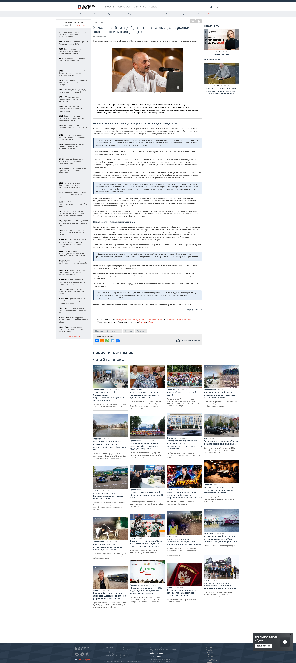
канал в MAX (158, 319)
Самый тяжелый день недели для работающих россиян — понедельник (73, 82)
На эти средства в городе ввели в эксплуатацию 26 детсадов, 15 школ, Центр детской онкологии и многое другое (110, 449)
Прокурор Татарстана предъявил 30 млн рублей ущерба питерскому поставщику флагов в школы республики (109, 600)
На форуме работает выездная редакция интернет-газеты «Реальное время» (109, 399)
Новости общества (73, 22)
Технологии (170, 14)
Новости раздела (73, 336)
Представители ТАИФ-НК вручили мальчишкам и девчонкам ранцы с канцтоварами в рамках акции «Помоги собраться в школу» (183, 399)
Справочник (140, 7)
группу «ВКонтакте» (141, 319)
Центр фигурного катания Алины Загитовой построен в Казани (73, 319)
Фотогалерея (123, 7)
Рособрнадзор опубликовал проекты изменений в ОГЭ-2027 (73, 263)
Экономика (98, 14)
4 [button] (226, 52)
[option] (221, 39)
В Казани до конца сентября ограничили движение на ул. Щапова (72, 194)
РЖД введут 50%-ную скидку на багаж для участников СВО (72, 91)
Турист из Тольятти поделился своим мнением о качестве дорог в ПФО (73, 223)
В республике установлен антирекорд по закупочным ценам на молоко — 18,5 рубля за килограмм (109, 551)
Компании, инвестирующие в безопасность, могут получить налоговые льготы (72, 253)
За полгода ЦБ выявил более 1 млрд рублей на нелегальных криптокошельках (73, 161)
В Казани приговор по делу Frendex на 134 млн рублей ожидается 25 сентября (72, 146)
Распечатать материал (191, 340)
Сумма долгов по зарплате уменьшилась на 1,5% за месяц (72, 291)
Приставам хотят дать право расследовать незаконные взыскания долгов (72, 34)
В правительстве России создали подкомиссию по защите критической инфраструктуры (72, 213)
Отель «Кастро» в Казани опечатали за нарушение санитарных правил (72, 282)
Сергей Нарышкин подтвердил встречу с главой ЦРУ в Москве (73, 204)
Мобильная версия (157, 653)
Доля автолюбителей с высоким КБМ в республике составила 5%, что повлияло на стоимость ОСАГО (221, 446)
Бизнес (158, 14)
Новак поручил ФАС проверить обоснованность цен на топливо (73, 127)
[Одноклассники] (199, 21)
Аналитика (84, 14)
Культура (128, 331)
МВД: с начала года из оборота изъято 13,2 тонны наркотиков (70, 99)
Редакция (209, 647)
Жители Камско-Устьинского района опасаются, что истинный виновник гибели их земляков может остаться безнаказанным (184, 547)
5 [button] (228, 85)
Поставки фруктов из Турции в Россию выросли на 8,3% (73, 43)
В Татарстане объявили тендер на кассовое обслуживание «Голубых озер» (73, 329)
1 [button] (216, 52)
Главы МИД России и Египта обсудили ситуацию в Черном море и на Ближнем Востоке (72, 243)
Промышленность (115, 14)
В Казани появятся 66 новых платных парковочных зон (72, 59)
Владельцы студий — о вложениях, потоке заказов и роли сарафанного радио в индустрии (221, 494)
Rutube (142, 322)
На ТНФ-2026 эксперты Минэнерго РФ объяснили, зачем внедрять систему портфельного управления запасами (146, 594)
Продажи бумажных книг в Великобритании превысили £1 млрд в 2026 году (73, 301)
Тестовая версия (156, 656)
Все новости (80, 25)
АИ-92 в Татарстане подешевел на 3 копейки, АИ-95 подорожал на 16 (71, 108)
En (218, 7)
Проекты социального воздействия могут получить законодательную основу (70, 51)
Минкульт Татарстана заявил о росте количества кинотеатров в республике (73, 170)
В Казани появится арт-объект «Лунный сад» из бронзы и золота (73, 310)
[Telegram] (112, 340)
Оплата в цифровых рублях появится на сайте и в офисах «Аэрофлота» (72, 272)
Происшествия (136, 389)
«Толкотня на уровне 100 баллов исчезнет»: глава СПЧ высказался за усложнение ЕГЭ (71, 185)
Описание (210, 657)
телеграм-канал (123, 319)
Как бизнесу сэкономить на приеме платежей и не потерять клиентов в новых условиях (184, 448)
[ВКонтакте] (193, 21)
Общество (212, 14)
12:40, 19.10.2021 (99, 36)
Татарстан (141, 331)
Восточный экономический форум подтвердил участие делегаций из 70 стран (72, 73)
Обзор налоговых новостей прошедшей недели (220, 542)
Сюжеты (153, 7)
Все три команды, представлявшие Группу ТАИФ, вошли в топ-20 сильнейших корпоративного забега (221, 590)
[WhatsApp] (107, 340)
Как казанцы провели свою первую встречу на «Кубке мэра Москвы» (146, 547)
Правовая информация (211, 653)
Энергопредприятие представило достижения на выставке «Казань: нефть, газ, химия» (146, 499)
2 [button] (220, 52)
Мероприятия (186, 14)
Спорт (200, 14)
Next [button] (237, 39)
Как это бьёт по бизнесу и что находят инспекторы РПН (182, 596)
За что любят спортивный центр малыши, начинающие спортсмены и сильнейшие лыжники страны (147, 450)
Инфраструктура (113, 331)
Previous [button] (206, 39)
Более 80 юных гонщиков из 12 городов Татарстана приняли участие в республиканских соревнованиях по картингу (109, 501)
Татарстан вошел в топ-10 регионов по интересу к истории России (72, 232)
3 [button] (223, 52)
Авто (147, 14)
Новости (109, 7)
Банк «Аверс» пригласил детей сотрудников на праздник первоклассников (72, 137)
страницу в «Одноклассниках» (180, 319)
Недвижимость (134, 14)
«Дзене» (151, 322)
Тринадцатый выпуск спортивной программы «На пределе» (184, 498)
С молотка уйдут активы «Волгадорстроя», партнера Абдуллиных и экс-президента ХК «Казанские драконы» (221, 399)
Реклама (209, 650)
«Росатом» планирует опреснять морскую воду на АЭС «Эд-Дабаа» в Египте (72, 118)
